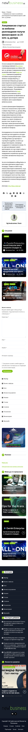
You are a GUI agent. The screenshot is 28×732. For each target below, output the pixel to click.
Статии (6, 402)
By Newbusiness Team (10, 42)
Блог (5, 388)
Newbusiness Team (14, 223)
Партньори (8, 729)
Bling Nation (19, 66)
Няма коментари (7, 44)
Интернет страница (7, 355)
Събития (12, 260)
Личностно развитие (10, 393)
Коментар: (5, 317)
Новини (4, 22)
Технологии (7, 411)
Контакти (20, 729)
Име (3, 340)
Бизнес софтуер (8, 383)
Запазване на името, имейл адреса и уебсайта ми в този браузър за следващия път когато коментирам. (14, 365)
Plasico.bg (5, 462)
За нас (14, 729)
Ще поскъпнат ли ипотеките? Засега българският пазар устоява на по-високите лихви (14, 623)
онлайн (10, 47)
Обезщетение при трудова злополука (12, 466)
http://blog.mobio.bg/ (14, 186)
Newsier (22, 721)
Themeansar (13, 723)
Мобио (5, 47)
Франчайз (6, 421)
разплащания (16, 47)
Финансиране (8, 416)
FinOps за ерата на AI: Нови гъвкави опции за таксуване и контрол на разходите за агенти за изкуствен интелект (14, 631)
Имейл (4, 348)
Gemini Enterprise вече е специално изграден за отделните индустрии (12, 247)
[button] (24, 681)
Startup (6, 379)
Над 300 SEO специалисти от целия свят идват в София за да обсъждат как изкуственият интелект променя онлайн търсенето (14, 654)
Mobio (18, 91)
